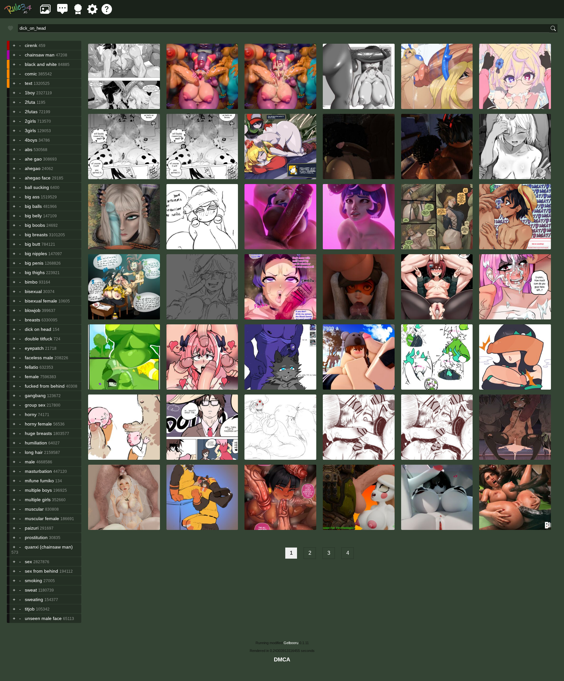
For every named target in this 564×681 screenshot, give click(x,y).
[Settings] (92, 12)
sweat (31, 590)
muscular (34, 509)
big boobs (35, 225)
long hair (34, 452)
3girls (30, 130)
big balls (33, 206)
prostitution (36, 537)
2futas (31, 111)
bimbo (31, 282)
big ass (32, 196)
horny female (38, 423)
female (32, 376)
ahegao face (38, 177)
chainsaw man (40, 54)
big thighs (35, 272)
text (28, 83)
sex (28, 561)
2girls (30, 121)
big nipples (36, 253)
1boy (30, 92)
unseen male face (43, 618)
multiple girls (38, 499)
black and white (41, 64)
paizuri (32, 528)
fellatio (31, 367)
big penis (34, 263)
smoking (33, 580)
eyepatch (34, 348)
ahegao (32, 168)
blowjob (32, 310)
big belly (33, 215)
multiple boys (38, 490)
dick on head (38, 329)
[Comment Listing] (62, 12)
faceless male (39, 357)
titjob (30, 608)
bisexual (33, 291)
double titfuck (38, 338)
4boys (31, 140)
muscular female (42, 518)
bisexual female (41, 300)
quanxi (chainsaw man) (49, 546)
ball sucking (37, 187)
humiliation (36, 442)
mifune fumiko (39, 480)
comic (31, 73)
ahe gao (33, 159)
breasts (32, 319)
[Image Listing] (45, 12)
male (30, 461)
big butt (32, 244)
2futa (30, 102)
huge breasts (38, 433)
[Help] (107, 12)
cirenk (31, 45)
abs (28, 149)
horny (31, 414)
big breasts (36, 234)
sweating (34, 599)
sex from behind (41, 571)
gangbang (35, 395)
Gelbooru (291, 643)
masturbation (38, 471)
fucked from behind (45, 386)
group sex (35, 405)
